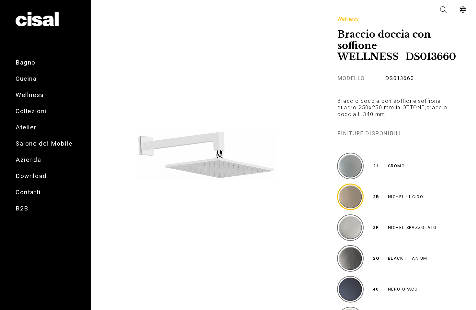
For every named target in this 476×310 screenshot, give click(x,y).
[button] (443, 9)
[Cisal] (37, 19)
